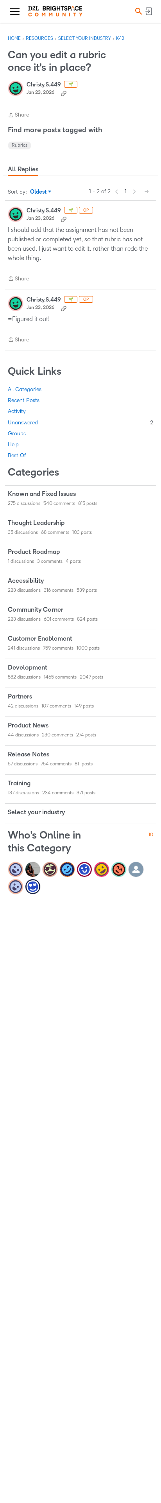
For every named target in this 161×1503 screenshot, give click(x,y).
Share (18, 116)
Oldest (39, 192)
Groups (17, 433)
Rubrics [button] (19, 145)
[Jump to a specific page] (147, 191)
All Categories (24, 389)
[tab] (23, 169)
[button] (137, 11)
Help (13, 444)
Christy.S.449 (44, 85)
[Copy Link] (63, 92)
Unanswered (80, 423)
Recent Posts (23, 400)
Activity (17, 411)
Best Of (17, 455)
